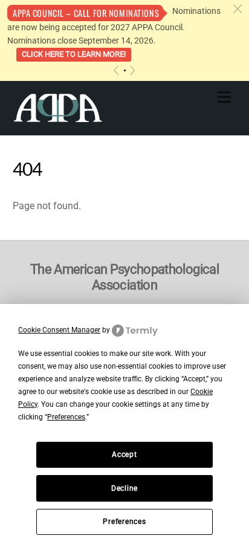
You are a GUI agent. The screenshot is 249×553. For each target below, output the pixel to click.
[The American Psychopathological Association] (58, 107)
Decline (124, 488)
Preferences (124, 521)
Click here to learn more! (74, 54)
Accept (124, 454)
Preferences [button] (66, 417)
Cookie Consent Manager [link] (59, 330)
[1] (125, 70)
